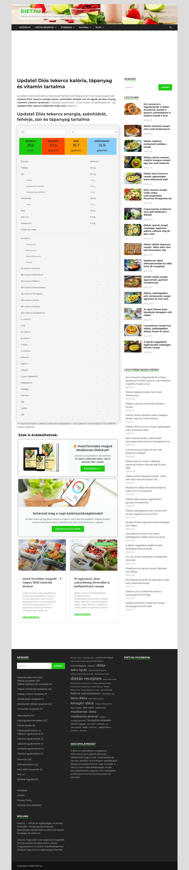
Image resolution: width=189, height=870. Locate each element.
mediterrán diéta (83, 712)
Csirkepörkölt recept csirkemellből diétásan (87, 661)
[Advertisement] (94, 51)
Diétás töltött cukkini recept (81, 683)
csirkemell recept (104, 657)
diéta (100, 665)
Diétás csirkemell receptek (32, 689)
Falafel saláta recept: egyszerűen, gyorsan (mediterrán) (156, 280)
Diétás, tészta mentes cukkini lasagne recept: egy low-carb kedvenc (157, 160)
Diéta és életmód (26, 677)
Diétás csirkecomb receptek (33, 684)
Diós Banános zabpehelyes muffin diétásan (87, 687)
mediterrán (100, 708)
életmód (82, 731)
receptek (102, 717)
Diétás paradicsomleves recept (82, 674)
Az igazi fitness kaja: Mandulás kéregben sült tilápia (158, 312)
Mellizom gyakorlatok (29, 748)
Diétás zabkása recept (102, 683)
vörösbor (74, 731)
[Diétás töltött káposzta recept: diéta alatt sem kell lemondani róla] (133, 244)
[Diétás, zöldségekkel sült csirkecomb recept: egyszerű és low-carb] (133, 293)
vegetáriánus (104, 727)
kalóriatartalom (25, 764)
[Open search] (171, 27)
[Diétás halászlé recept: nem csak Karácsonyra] (133, 126)
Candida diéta (88, 658)
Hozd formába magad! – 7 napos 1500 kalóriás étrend (42, 582)
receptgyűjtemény (78, 721)
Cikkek (21, 795)
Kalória (83, 27)
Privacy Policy (24, 800)
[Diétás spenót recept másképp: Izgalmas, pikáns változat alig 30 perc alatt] (133, 225)
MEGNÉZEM (31, 617)
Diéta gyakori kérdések (30, 720)
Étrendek (66, 27)
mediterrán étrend (84, 716)
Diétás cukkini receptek (30, 694)
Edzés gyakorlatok (27, 730)
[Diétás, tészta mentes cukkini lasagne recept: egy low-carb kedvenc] (133, 157)
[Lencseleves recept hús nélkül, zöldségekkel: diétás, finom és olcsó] (133, 326)
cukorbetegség (78, 666)
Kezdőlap (25, 27)
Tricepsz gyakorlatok (28, 753)
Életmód (22, 759)
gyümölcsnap (106, 690)
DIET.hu (30, 11)
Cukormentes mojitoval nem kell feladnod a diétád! (157, 212)
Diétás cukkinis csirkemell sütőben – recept (156, 144)
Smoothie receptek (28, 709)
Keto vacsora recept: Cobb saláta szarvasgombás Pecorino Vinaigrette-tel (158, 194)
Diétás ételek (24, 725)
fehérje (107, 687)
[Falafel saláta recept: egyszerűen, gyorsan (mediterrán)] (133, 277)
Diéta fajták (23, 715)
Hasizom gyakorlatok (29, 733)
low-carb (88, 707)
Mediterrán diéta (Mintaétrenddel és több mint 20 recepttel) (158, 263)
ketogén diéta (82, 703)
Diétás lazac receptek (29, 699)
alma (79, 658)
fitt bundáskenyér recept (90, 690)
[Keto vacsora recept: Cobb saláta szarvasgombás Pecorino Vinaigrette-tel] (133, 190)
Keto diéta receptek (28, 769)
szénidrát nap (102, 724)
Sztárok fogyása (25, 779)
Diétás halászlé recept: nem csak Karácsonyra (157, 127)
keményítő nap (108, 694)
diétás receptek (86, 678)
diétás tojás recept (110, 679)
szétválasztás (76, 727)
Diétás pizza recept (102, 674)
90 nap (73, 658)
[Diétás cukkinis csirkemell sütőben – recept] (133, 141)
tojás (85, 727)
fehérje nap (75, 690)
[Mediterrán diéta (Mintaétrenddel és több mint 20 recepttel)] (133, 261)
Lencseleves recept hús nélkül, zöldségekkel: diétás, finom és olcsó (157, 328)
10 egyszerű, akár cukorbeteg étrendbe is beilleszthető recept (92, 582)
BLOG (98, 27)
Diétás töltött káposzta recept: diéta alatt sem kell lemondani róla (157, 247)
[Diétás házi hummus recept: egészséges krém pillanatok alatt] (133, 174)
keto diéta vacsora (95, 699)
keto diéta (79, 698)
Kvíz (19, 774)
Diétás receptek (44, 27)
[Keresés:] (148, 87)
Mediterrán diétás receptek (32, 704)
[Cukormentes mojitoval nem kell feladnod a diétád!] (133, 209)
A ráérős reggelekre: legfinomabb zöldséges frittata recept (157, 345)
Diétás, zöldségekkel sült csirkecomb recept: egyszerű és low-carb (157, 296)
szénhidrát (91, 724)
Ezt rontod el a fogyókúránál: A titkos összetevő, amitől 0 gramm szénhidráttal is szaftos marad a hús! (157, 110)
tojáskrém (93, 727)
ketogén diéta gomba (103, 704)
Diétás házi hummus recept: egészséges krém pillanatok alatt (156, 176)
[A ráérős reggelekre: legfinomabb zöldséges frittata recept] (133, 342)
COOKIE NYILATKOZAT (29, 805)
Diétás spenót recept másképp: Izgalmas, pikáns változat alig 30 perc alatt (157, 229)
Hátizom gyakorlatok (28, 738)
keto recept (76, 708)
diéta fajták (79, 670)
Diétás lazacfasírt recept (97, 670)
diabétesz (91, 666)
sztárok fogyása (78, 724)
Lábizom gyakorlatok (28, 743)
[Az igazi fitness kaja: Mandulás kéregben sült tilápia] (133, 309)
